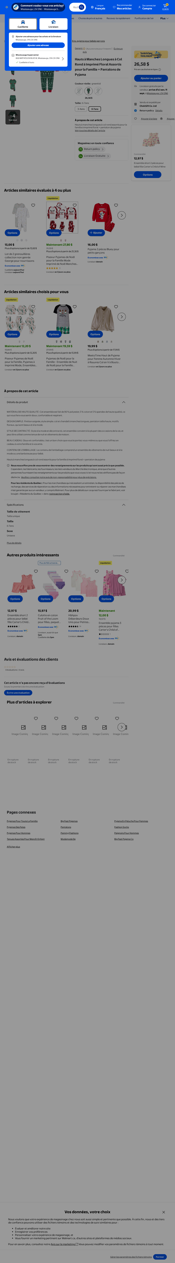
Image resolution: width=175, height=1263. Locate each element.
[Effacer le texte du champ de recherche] (74, 7)
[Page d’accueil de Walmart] (6, 7)
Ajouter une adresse (38, 45)
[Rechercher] (81, 7)
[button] (123, 7)
